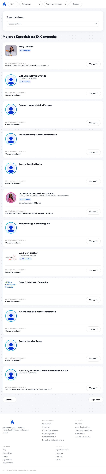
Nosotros (78, 424)
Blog (4, 450)
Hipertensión (46, 424)
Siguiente (96, 400)
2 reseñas (26, 199)
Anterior (9, 400)
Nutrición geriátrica (49, 434)
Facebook (59, 456)
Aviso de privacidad (82, 427)
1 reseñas (26, 50)
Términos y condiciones (83, 430)
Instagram (59, 453)
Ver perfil (93, 64)
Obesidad (45, 427)
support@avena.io (62, 450)
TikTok (58, 460)
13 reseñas (26, 259)
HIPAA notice (80, 434)
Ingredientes (7, 460)
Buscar (76, 4)
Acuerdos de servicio (82, 437)
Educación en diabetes (50, 430)
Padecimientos (8, 463)
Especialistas (7, 453)
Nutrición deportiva (49, 437)
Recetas (5, 456)
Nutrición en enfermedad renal (53, 440)
